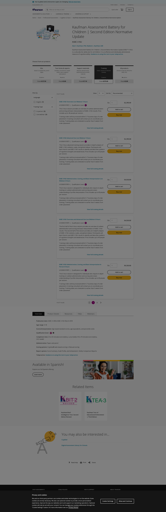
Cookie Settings (107, 501)
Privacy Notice (73, 507)
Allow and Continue (125, 501)
